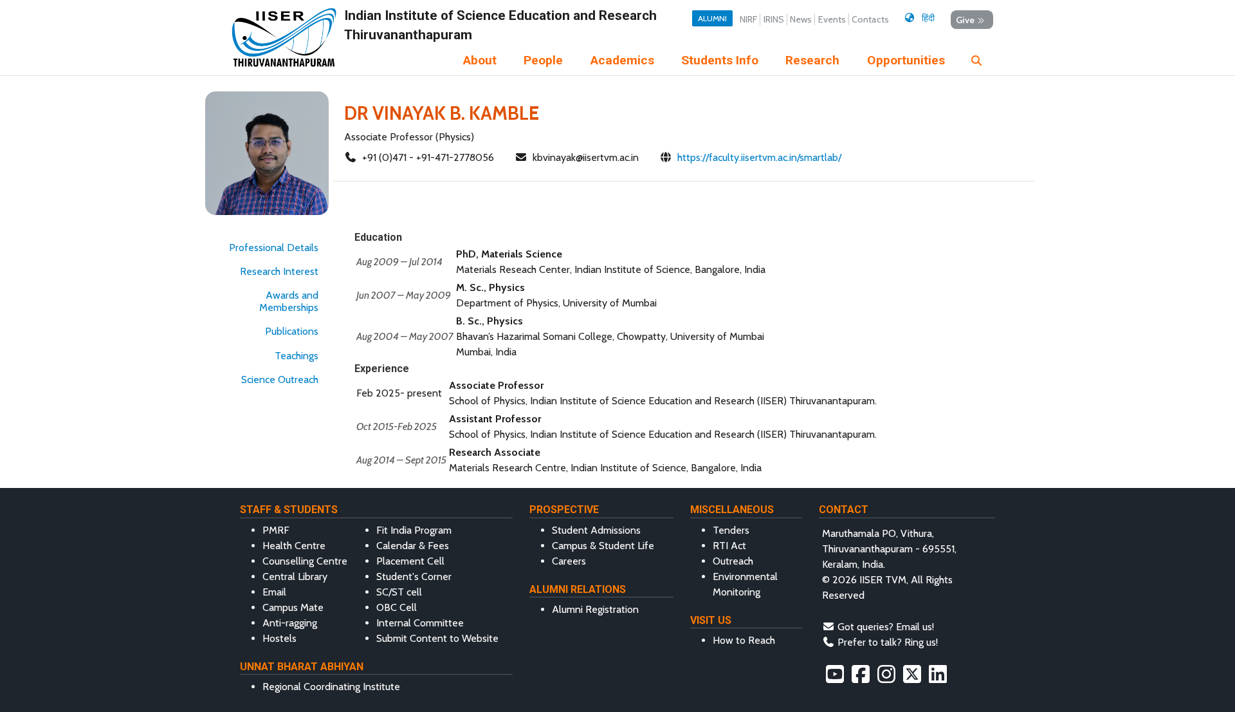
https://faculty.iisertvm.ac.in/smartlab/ (759, 157)
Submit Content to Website (437, 638)
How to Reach (744, 640)
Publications (291, 331)
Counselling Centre (304, 561)
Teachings (296, 356)
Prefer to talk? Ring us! (887, 642)
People (543, 60)
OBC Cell (396, 607)
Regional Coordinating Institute (331, 686)
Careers (569, 561)
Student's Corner (414, 576)
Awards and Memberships (288, 301)
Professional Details (273, 247)
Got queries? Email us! (885, 627)
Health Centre (293, 545)
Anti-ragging (289, 623)
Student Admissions (596, 530)
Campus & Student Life (603, 545)
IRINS (774, 19)
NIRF (748, 19)
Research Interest (279, 271)
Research (812, 60)
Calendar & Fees (412, 545)
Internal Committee (420, 623)
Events (832, 19)
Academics (622, 60)
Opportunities (906, 60)
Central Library (294, 576)
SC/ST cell (399, 592)
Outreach (733, 561)
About (480, 60)
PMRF (275, 530)
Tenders (731, 530)
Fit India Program (414, 530)
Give (965, 19)
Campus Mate (293, 607)
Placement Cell (410, 561)
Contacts (870, 19)
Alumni (712, 18)
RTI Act (729, 545)
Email (274, 592)
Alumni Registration (595, 609)
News (801, 19)
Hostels (279, 638)
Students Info (719, 60)
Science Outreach (279, 379)
